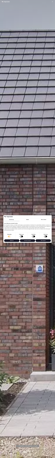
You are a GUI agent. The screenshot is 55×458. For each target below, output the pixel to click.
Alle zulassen (43, 240)
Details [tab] (27, 219)
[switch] (21, 236)
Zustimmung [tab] (11, 219)
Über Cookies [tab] (43, 219)
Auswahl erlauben (27, 240)
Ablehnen (12, 240)
